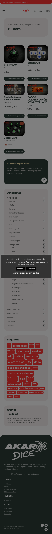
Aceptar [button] (20, 268)
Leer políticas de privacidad (26, 273)
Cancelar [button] (31, 268)
